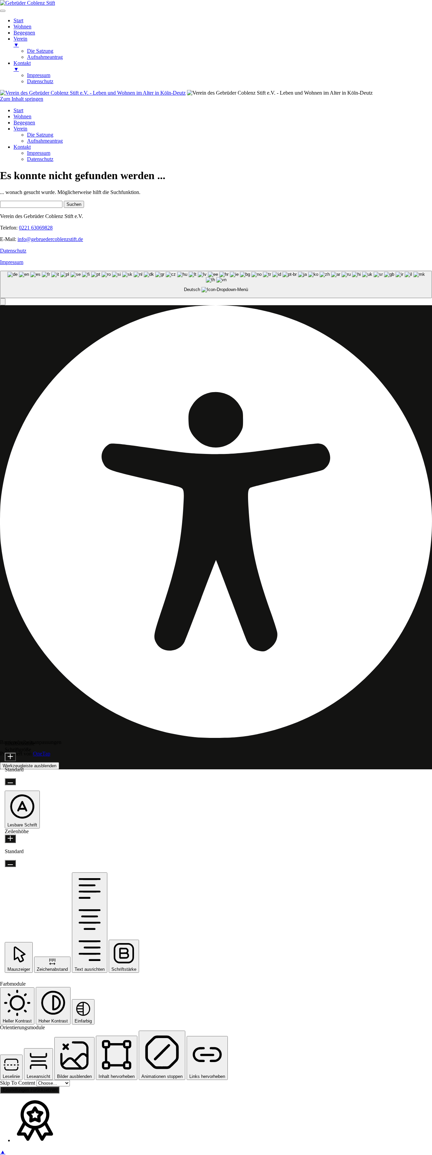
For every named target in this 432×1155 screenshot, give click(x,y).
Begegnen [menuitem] (24, 32)
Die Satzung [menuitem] (40, 51)
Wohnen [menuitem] (22, 26)
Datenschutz (40, 159)
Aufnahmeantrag (45, 141)
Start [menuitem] (18, 20)
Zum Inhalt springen (21, 99)
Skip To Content (18, 1083)
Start (18, 110)
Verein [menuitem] (20, 42)
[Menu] (2, 11)
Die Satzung (40, 135)
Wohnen (22, 116)
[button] (2, 301)
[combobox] (216, 284)
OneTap (41, 753)
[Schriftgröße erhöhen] (10, 757)
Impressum (38, 153)
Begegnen (24, 122)
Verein (20, 128)
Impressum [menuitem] (38, 75)
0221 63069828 (36, 228)
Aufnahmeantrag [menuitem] (45, 57)
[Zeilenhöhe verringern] (10, 863)
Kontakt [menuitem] (22, 66)
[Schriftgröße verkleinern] (10, 781)
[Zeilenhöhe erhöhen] (10, 839)
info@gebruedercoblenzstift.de (50, 239)
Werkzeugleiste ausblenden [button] (29, 765)
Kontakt (22, 147)
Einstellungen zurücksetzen (30, 1089)
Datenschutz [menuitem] (40, 81)
